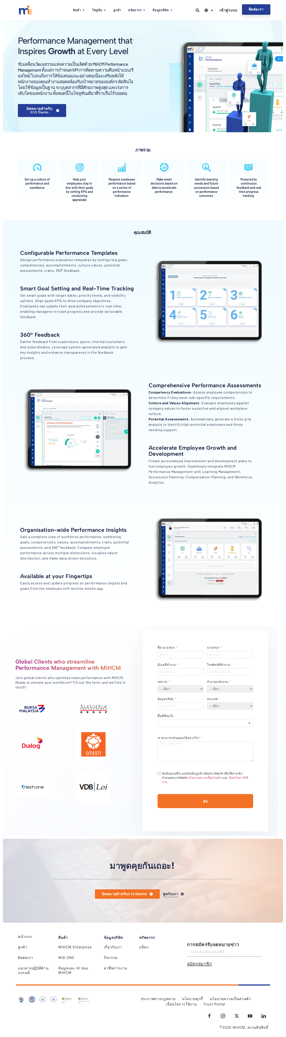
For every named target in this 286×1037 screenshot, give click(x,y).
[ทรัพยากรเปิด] (144, 10)
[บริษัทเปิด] (171, 10)
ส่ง (205, 801)
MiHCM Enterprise (75, 947)
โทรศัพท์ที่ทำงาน (218, 664)
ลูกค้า (22, 947)
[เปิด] (212, 10)
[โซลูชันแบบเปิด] (104, 10)
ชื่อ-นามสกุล (166, 647)
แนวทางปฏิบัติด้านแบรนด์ (33, 970)
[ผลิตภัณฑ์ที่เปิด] (83, 10)
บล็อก (144, 947)
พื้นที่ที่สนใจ (166, 716)
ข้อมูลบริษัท (166, 699)
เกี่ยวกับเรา (113, 947)
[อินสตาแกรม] (223, 1015)
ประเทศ (212, 699)
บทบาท (162, 682)
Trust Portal (214, 1004)
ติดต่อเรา (25, 957)
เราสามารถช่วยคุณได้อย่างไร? (179, 738)
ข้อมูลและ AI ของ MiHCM (73, 970)
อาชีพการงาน (115, 968)
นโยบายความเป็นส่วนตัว (205, 777)
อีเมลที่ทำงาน (167, 664)
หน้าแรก (25, 936)
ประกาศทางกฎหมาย (158, 999)
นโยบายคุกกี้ (192, 999)
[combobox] (205, 723)
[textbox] (205, 723)
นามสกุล (213, 647)
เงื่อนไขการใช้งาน (181, 1004)
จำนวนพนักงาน (217, 682)
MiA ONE (66, 957)
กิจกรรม (111, 957)
